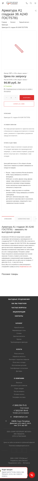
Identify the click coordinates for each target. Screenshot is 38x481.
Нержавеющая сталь (19, 330)
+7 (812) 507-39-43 (21, 410)
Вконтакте (13, 450)
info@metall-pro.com (25, 266)
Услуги (19, 349)
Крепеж (19, 339)
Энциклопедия (19, 312)
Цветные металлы (19, 336)
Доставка (19, 371)
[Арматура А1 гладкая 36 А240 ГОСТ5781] (19, 48)
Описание (8, 218)
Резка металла (19, 353)
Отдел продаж (19, 388)
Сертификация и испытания (19, 368)
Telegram (19, 450)
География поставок (19, 397)
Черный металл (19, 327)
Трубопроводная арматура (19, 342)
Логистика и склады (19, 362)
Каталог (19, 323)
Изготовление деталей (19, 365)
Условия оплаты (19, 394)
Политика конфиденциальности (19, 445)
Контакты (19, 316)
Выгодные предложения (19, 299)
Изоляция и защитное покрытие (19, 359)
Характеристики (24, 218)
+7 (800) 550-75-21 (19, 405)
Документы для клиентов (19, 385)
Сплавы (19, 333)
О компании (19, 378)
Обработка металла (19, 356)
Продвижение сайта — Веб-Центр (19, 463)
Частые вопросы (19, 307)
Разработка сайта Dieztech (19, 460)
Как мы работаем (19, 303)
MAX (24, 450)
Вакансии (19, 382)
